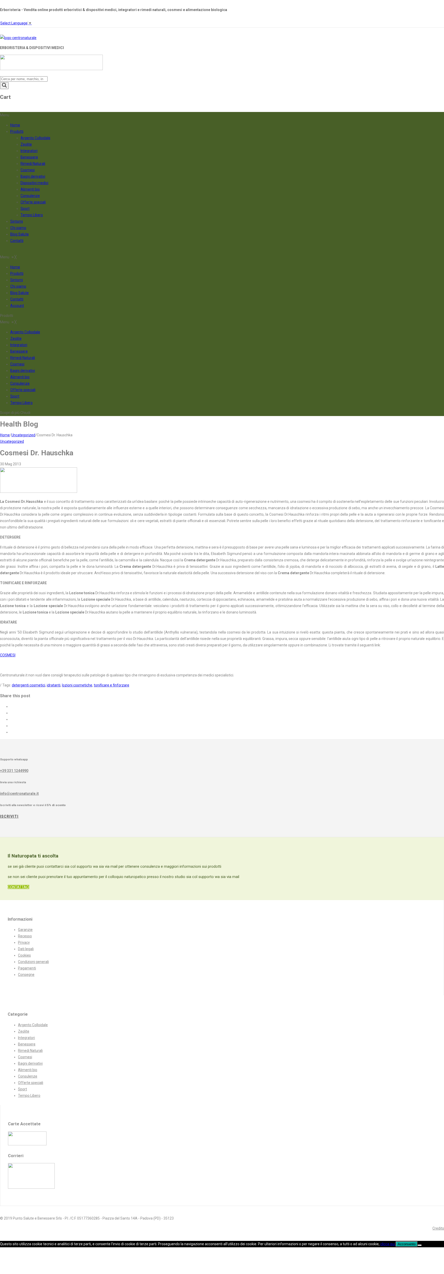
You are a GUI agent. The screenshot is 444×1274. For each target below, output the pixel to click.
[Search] (4, 85)
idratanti (53, 685)
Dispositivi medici (34, 183)
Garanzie (25, 930)
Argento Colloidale (35, 138)
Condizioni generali (33, 962)
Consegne (26, 975)
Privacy (24, 942)
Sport (25, 208)
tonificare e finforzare (111, 685)
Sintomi (16, 221)
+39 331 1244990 (14, 771)
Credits (438, 1228)
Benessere (29, 157)
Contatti (16, 241)
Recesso (25, 936)
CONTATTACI (18, 887)
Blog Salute (19, 234)
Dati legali (26, 949)
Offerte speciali (33, 202)
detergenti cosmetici (28, 685)
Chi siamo (18, 228)
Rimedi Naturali (33, 164)
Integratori (29, 151)
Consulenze (30, 196)
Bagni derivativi (33, 176)
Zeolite (26, 144)
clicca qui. (388, 1244)
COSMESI (7, 655)
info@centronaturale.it (19, 793)
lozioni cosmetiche (77, 685)
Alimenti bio (30, 189)
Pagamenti (27, 968)
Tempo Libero (32, 215)
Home (15, 125)
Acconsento (406, 1244)
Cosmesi (28, 170)
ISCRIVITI (9, 816)
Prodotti (16, 131)
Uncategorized (23, 435)
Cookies (24, 955)
